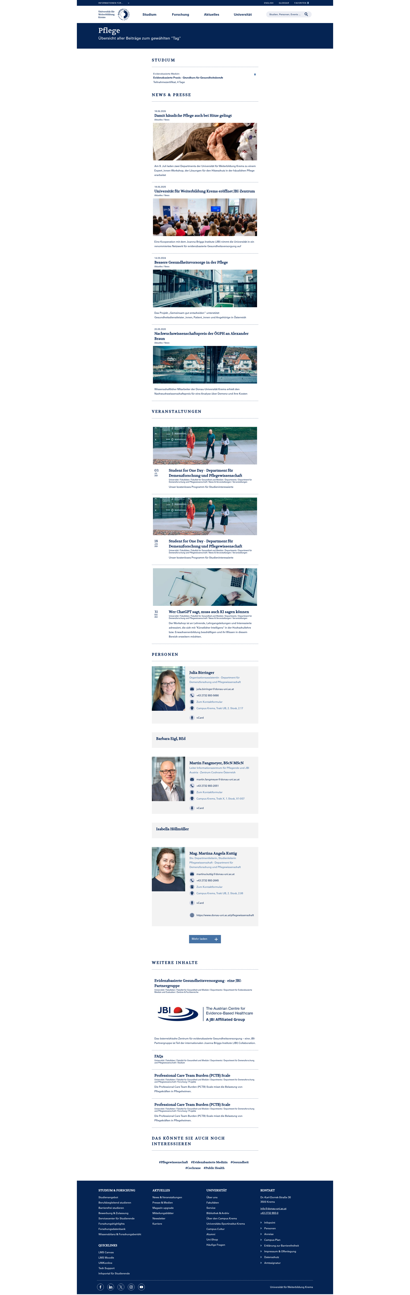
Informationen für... (110, 3)
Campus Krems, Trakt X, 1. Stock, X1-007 (221, 798)
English (269, 3)
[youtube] (141, 1287)
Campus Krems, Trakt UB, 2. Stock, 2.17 (220, 708)
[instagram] (131, 1287)
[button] (255, 74)
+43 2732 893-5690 (208, 695)
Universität (243, 14)
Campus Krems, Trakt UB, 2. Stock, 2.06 (220, 893)
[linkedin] (110, 1287)
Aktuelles (211, 14)
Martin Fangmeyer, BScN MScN (216, 763)
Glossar (282, 4)
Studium (149, 14)
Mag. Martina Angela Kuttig (213, 853)
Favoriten (299, 4)
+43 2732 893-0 (269, 1213)
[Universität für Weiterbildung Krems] (115, 14)
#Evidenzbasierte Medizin (209, 1162)
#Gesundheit (240, 1162)
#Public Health (214, 1168)
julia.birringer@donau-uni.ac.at (215, 689)
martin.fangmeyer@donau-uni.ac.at (218, 779)
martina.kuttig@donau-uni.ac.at (215, 874)
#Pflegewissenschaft (173, 1162)
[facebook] (100, 1287)
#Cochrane (193, 1168)
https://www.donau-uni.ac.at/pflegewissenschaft (225, 915)
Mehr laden (199, 939)
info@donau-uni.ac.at (273, 1208)
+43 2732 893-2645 (208, 880)
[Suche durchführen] (306, 14)
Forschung (180, 14)
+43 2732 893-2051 (208, 785)
